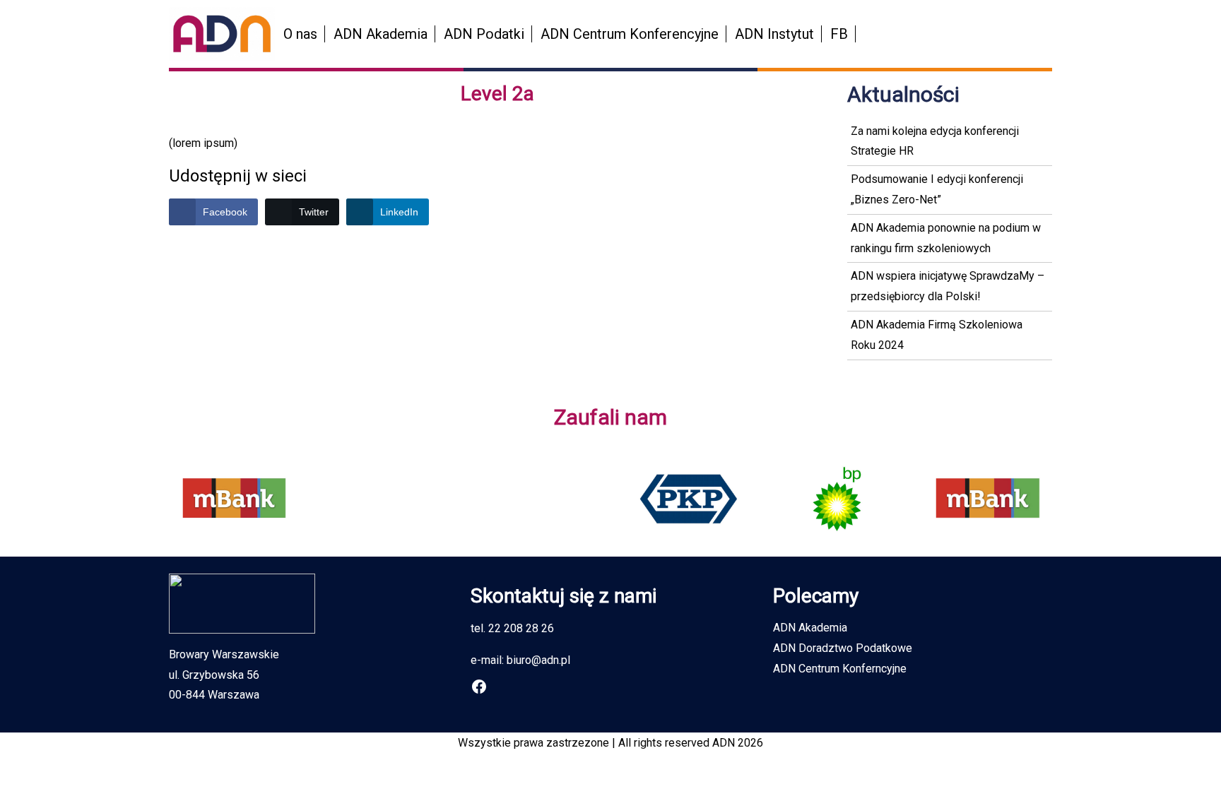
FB (839, 33)
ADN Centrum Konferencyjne (630, 33)
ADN (723, 742)
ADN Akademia (380, 33)
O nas (300, 33)
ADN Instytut (774, 33)
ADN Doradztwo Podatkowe (842, 648)
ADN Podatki (484, 33)
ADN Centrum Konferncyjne (840, 668)
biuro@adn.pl (538, 660)
